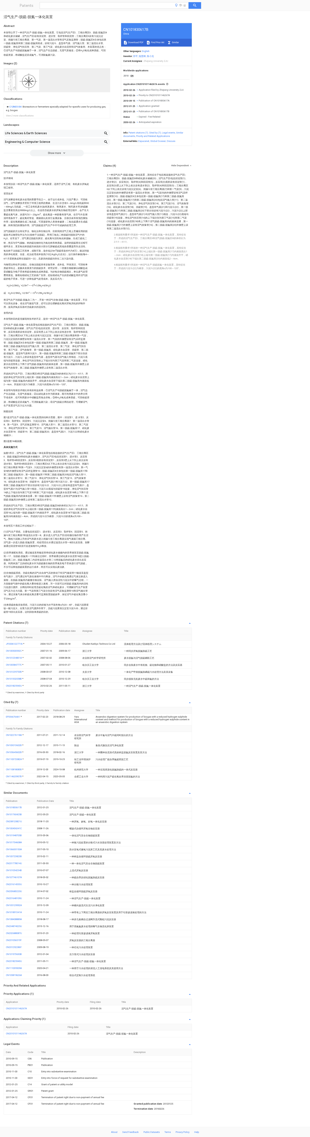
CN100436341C (14, 828)
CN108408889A (14, 919)
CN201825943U (14, 685)
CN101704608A (14, 842)
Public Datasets (152, 1132)
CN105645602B (14, 752)
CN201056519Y (14, 940)
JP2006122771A (14, 643)
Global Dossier (158, 141)
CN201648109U (14, 898)
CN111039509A (14, 968)
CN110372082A (14, 759)
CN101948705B (14, 835)
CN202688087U (14, 933)
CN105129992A (14, 905)
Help (196, 1132)
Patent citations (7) (138, 132)
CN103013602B (14, 745)
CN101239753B (14, 671)
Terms (168, 1132)
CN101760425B (14, 814)
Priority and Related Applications (153, 136)
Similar (175, 42)
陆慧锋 (142, 56)
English (145, 51)
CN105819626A (14, 975)
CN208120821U (14, 821)
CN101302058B (14, 678)
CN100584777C (14, 664)
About (114, 1132)
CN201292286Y (14, 947)
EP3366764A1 (13, 716)
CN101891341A (14, 912)
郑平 (135, 56)
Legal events (168, 132)
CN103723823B (14, 856)
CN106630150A (14, 849)
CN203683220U (14, 891)
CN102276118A (14, 735)
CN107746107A (14, 877)
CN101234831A (14, 657)
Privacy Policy (182, 1132)
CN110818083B (14, 769)
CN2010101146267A (16, 1008)
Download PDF (136, 42)
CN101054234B (14, 870)
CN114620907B (14, 776)
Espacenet (143, 141)
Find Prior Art (157, 42)
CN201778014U (14, 863)
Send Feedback (130, 1132)
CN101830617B (14, 807)
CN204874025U (14, 926)
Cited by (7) (155, 132)
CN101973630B (14, 954)
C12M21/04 (15, 106)
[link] (57, 108)
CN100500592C (14, 650)
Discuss (171, 141)
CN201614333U (14, 884)
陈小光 (150, 56)
